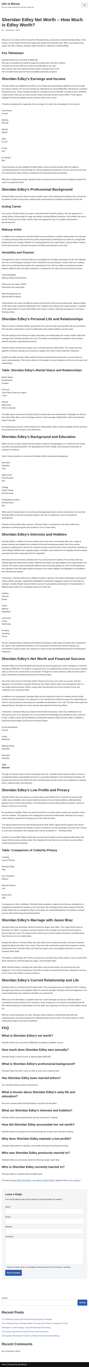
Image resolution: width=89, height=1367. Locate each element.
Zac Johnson (75, 1180)
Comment (9, 1237)
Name (8, 1207)
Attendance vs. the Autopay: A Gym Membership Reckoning (26, 1328)
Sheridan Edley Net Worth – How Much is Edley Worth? (32, 1180)
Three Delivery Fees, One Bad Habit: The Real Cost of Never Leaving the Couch (35, 1323)
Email (8, 1217)
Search (5, 1298)
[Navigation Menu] (84, 5)
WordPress (22, 1364)
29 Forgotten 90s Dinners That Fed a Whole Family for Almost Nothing (30, 1336)
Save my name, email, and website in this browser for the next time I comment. (39, 1267)
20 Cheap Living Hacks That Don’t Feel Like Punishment (25, 1332)
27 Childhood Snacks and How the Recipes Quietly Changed (27, 1319)
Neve (4, 1364)
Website (8, 1227)
